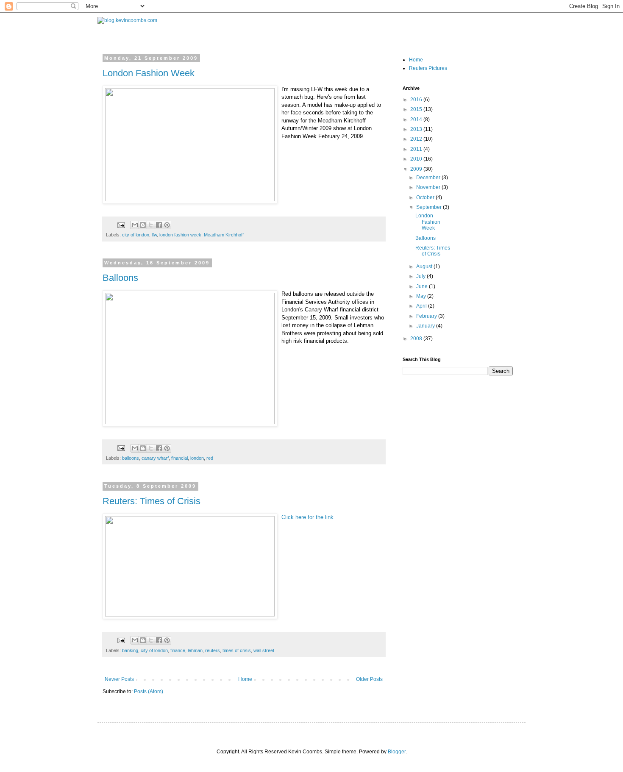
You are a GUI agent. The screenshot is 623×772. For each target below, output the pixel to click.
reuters (212, 650)
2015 (416, 109)
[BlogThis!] (143, 225)
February (427, 316)
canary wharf (155, 458)
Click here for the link (307, 517)
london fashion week (180, 234)
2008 (416, 339)
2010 (416, 159)
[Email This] (135, 225)
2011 (416, 149)
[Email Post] (120, 224)
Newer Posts (119, 679)
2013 (416, 129)
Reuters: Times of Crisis (151, 501)
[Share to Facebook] (159, 225)
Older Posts (369, 679)
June (422, 286)
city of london (135, 234)
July (421, 276)
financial (179, 458)
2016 (416, 100)
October (426, 197)
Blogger (397, 752)
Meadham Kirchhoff (224, 234)
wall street (263, 650)
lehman (195, 650)
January (426, 326)
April (422, 306)
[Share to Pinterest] (167, 225)
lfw (154, 234)
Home (245, 679)
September (429, 207)
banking (130, 650)
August (425, 266)
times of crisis (236, 650)
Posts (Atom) (148, 691)
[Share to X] (151, 225)
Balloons (120, 277)
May (421, 296)
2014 (416, 119)
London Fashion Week (149, 73)
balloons (130, 458)
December (429, 178)
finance (177, 650)
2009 (416, 169)
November (429, 187)
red (209, 458)
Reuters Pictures (428, 68)
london (197, 458)
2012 (416, 139)
